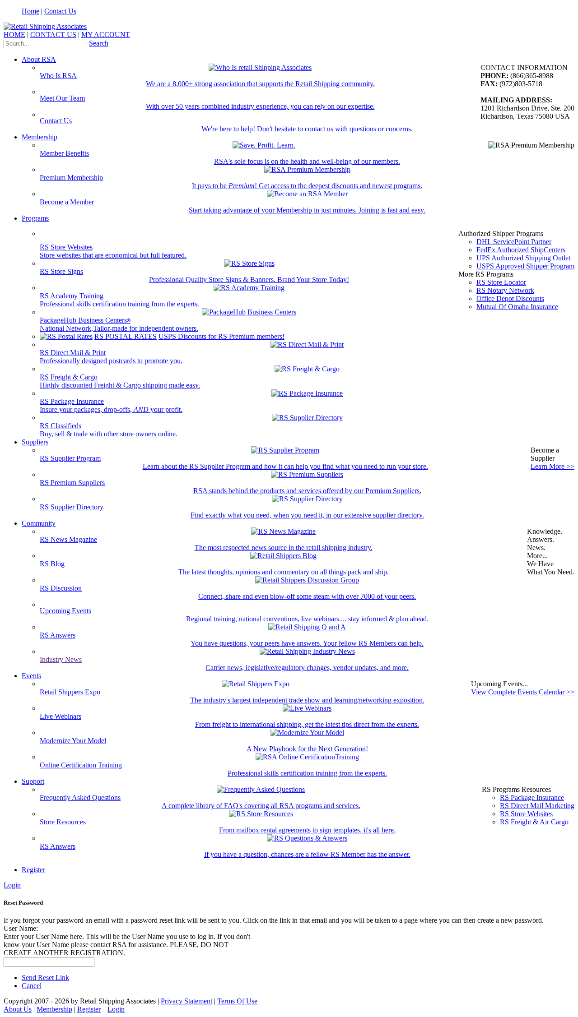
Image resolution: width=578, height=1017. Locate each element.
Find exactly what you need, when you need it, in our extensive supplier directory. (307, 515)
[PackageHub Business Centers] (249, 312)
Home (30, 11)
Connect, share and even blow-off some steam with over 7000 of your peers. (307, 596)
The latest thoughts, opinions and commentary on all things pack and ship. (283, 572)
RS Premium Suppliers (72, 482)
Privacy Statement (186, 1001)
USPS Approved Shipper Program (525, 266)
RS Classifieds (60, 426)
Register (33, 870)
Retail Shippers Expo (70, 692)
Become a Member (67, 202)
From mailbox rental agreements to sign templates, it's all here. (307, 830)
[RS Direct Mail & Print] (307, 344)
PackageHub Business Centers (85, 320)
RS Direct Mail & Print (73, 352)
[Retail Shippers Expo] (255, 684)
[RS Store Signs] (249, 263)
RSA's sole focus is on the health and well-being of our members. (307, 161)
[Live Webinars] (307, 708)
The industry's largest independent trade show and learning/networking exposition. (307, 700)
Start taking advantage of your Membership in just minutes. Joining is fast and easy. (307, 210)
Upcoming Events (65, 611)
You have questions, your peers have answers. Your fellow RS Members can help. (307, 643)
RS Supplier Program (70, 458)
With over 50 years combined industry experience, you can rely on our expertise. (260, 106)
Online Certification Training (81, 765)
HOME (14, 34)
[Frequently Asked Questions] (261, 789)
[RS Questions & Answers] (307, 838)
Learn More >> (552, 466)
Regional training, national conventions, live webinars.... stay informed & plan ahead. (307, 619)
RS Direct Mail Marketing (537, 805)
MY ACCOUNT (105, 34)
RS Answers (57, 635)
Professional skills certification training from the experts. (119, 304)
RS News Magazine (68, 539)
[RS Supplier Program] (285, 450)
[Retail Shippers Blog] (283, 555)
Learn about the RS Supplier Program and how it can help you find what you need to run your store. (285, 466)
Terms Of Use (237, 1001)
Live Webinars (60, 716)
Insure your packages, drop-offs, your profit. (111, 409)
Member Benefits (64, 153)
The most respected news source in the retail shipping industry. (284, 547)
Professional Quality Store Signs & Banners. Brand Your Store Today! (249, 279)
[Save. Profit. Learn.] (264, 145)
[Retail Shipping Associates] (45, 26)
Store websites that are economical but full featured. (113, 255)
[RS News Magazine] (283, 531)
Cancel (32, 985)
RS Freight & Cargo (69, 377)
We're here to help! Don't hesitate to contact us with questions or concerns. (307, 129)
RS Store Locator (501, 282)
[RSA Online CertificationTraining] (307, 757)
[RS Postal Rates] (66, 336)
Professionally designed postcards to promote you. (111, 361)
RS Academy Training (71, 296)
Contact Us (60, 11)
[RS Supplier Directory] (307, 499)
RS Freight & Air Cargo (534, 822)
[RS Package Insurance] (307, 393)
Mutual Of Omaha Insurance (517, 306)
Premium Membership (71, 177)
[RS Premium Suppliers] (307, 474)
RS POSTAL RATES (125, 336)
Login (12, 885)
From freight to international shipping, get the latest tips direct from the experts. (307, 724)
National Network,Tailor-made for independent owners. (119, 328)
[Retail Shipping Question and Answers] (307, 627)
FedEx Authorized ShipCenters (520, 250)
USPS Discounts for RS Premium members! (221, 336)
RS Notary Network (505, 290)
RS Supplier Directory (71, 507)
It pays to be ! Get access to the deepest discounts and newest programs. (307, 186)
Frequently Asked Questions (80, 797)
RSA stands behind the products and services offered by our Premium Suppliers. (307, 491)
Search (98, 43)
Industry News (61, 659)
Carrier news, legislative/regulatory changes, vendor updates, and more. (307, 667)
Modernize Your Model (73, 740)
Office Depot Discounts (510, 298)
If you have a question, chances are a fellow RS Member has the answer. (307, 854)
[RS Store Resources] (261, 814)
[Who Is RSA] (260, 67)
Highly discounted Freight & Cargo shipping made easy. (120, 385)
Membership (54, 1009)
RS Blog (52, 564)
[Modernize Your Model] (307, 732)
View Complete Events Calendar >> (522, 692)
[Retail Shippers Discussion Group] (307, 580)
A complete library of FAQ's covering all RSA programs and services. (261, 805)
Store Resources (63, 822)
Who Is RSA (58, 75)
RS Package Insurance (72, 401)
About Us (18, 1009)
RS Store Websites (66, 247)
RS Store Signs (61, 271)
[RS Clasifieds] (307, 417)
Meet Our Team (62, 98)
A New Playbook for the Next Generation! (307, 749)
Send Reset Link (45, 977)
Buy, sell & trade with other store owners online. (108, 434)
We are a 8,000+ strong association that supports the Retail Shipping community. (260, 84)
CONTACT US (53, 34)
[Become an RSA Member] (307, 194)
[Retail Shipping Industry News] (307, 651)
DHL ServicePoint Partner (513, 241)
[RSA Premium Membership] (307, 169)
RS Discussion (61, 588)
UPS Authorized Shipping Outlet (523, 258)
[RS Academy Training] (249, 287)
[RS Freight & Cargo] (307, 369)
